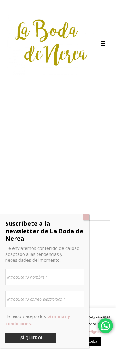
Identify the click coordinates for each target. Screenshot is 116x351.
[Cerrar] (86, 217)
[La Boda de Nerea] (51, 43)
